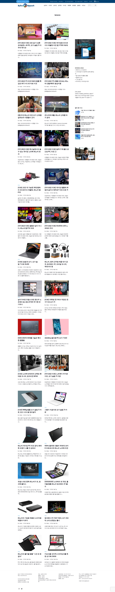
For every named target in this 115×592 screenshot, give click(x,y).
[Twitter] (22, 589)
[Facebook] (19, 589)
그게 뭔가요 (79, 79)
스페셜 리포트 (80, 1)
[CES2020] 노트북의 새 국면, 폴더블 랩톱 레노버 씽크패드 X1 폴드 (56, 484)
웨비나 (86, 1)
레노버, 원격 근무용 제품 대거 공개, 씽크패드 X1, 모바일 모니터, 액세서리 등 (56, 264)
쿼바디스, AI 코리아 (81, 70)
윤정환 (74, 5)
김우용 (59, 5)
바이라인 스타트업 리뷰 (82, 81)
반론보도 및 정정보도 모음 (23, 581)
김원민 (78, 5)
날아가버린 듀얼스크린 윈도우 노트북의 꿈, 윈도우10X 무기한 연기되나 (29, 302)
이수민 (64, 5)
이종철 (20, 50)
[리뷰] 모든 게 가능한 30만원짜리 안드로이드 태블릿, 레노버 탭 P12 (29, 190)
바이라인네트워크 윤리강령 (23, 579)
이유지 (50, 5)
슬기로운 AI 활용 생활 (82, 75)
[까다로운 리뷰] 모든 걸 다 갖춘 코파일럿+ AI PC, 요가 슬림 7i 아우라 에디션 (29, 45)
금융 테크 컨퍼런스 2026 (22, 1)
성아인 (55, 5)
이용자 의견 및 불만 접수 (84, 580)
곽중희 (69, 5)
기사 (19, 40)
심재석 (45, 5)
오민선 (83, 5)
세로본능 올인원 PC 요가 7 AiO (56, 338)
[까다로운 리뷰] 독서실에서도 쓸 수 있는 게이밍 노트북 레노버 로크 (29, 151)
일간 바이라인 (54, 1)
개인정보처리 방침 (22, 580)
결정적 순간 (79, 77)
